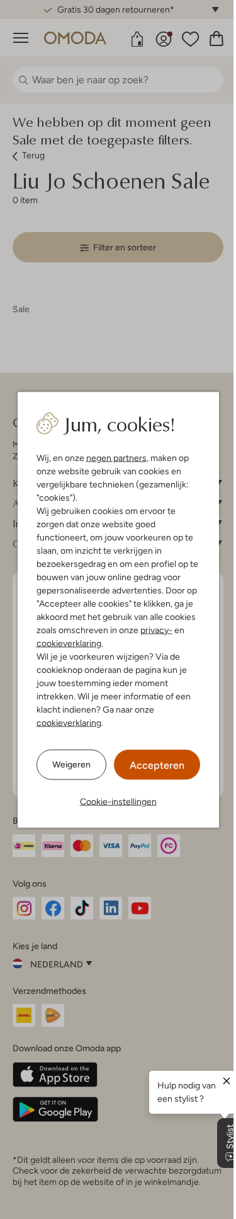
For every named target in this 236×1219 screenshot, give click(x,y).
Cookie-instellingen (118, 801)
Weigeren (71, 764)
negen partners (116, 457)
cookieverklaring (69, 643)
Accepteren (157, 765)
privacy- (156, 629)
